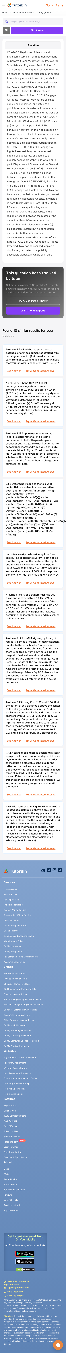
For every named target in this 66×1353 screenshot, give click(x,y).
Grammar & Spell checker (16, 1157)
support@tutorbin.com (18, 1287)
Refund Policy (10, 1179)
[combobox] (33, 21)
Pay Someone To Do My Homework (21, 956)
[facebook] (43, 870)
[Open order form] (1, 10)
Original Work (10, 1110)
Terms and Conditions (14, 1189)
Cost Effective (10, 1126)
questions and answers (23, 12)
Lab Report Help (11, 899)
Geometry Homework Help (16, 1083)
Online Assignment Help (15, 925)
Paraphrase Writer (12, 1152)
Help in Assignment (13, 1094)
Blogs (6, 1169)
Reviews (8, 1195)
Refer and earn (11, 1142)
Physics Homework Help (15, 978)
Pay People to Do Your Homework (20, 1057)
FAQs (6, 1174)
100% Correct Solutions (15, 1116)
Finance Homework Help (15, 994)
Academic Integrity (13, 1205)
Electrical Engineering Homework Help (22, 999)
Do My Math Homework (15, 1025)
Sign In (49, 5)
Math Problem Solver (14, 941)
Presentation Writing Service (17, 915)
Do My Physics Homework (16, 1046)
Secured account (12, 1136)
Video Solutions (11, 920)
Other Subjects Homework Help (19, 1020)
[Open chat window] (58, 1345)
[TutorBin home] (17, 5)
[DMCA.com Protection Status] (25, 1269)
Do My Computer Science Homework (21, 1041)
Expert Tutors (10, 1105)
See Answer (14, 370)
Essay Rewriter (11, 1147)
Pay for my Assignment (15, 1063)
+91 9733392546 (15, 1291)
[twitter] (60, 870)
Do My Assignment (13, 951)
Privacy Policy (10, 1184)
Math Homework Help (14, 973)
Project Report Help (13, 904)
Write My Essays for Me (15, 1068)
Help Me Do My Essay (14, 1089)
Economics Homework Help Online (20, 1078)
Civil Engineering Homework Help (20, 989)
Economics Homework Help (17, 1015)
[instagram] (54, 870)
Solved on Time (11, 1131)
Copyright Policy (11, 1200)
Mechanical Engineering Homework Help (23, 1004)
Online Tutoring (11, 930)
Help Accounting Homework (17, 1073)
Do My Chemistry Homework (17, 1035)
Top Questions (11, 1210)
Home (5, 12)
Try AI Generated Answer (40, 370)
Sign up (60, 5)
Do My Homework (12, 946)
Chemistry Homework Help (17, 984)
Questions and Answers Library (19, 936)
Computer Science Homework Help (21, 1009)
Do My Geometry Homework (17, 1030)
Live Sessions (10, 889)
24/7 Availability (11, 1121)
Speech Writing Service (15, 910)
